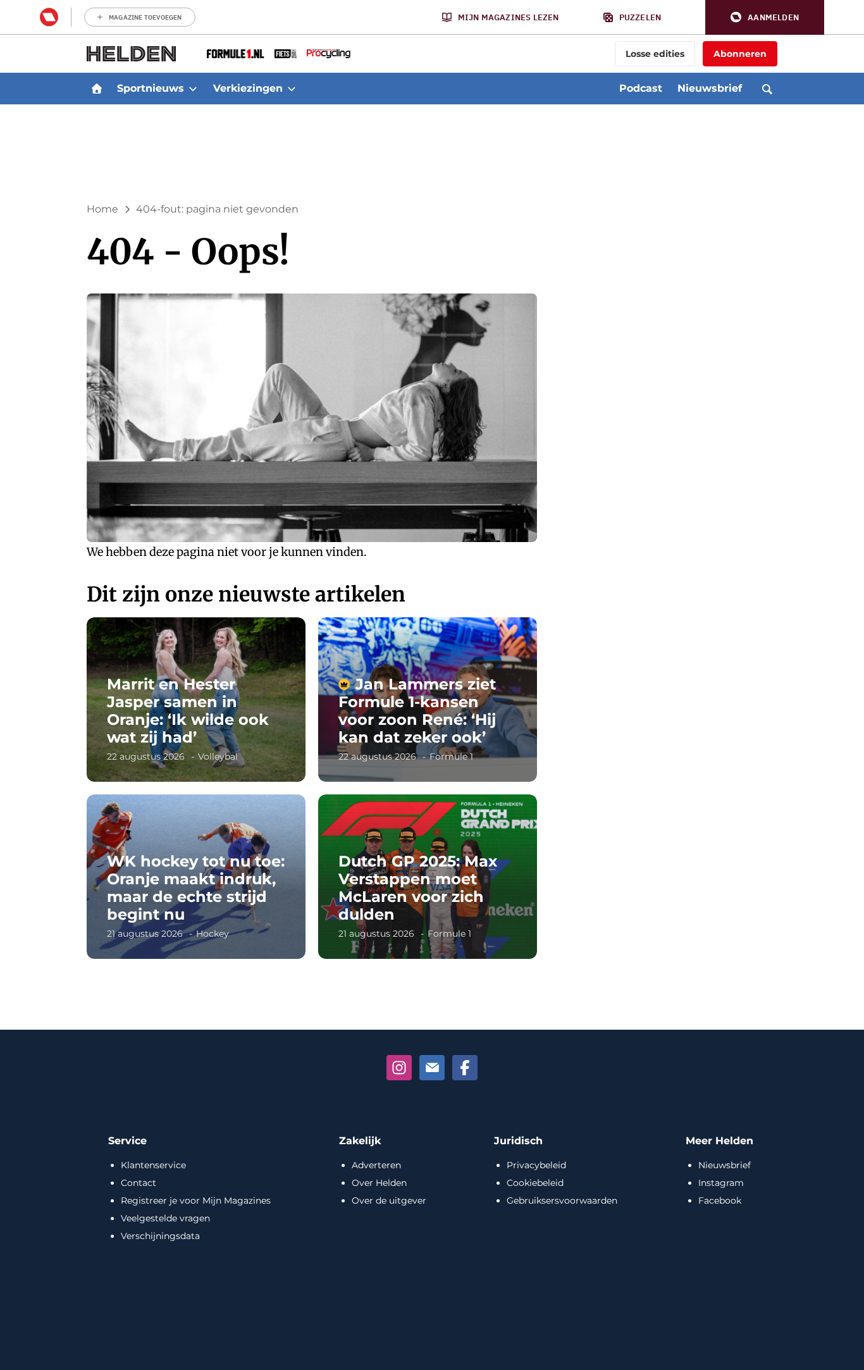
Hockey (212, 933)
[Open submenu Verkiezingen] (292, 88)
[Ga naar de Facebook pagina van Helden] (465, 1067)
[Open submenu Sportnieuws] (193, 88)
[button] (764, 17)
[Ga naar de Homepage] (131, 53)
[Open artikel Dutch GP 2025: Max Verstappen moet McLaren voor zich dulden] (427, 876)
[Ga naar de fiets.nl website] (286, 53)
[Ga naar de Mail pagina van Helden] (432, 1067)
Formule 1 (451, 756)
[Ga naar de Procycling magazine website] (328, 53)
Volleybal (218, 756)
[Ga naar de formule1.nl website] (235, 53)
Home (102, 209)
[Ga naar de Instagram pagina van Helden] (399, 1067)
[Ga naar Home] (96, 88)
